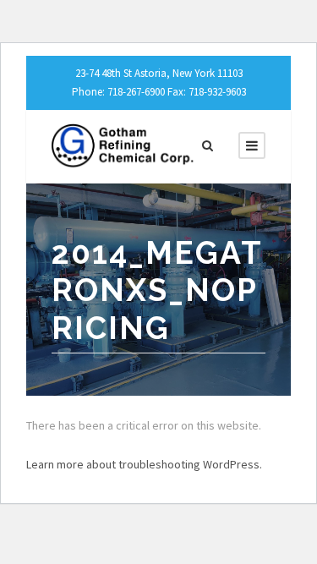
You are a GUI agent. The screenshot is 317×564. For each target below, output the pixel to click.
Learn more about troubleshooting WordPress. (144, 464)
